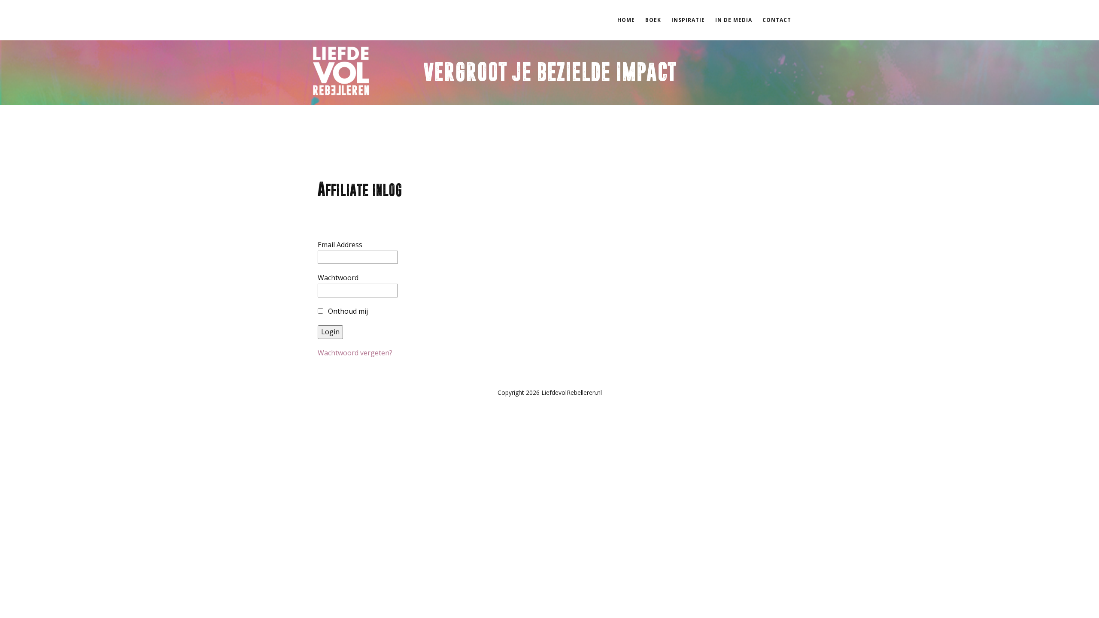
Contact (776, 20)
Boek (653, 20)
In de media (733, 20)
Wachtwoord (338, 277)
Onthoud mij (347, 311)
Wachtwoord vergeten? (355, 352)
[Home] (341, 71)
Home (626, 20)
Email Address (340, 244)
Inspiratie (688, 20)
